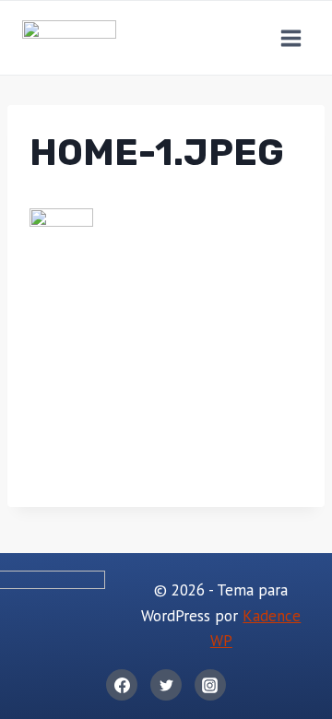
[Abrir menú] (290, 37)
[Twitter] (166, 685)
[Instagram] (210, 685)
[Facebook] (121, 685)
